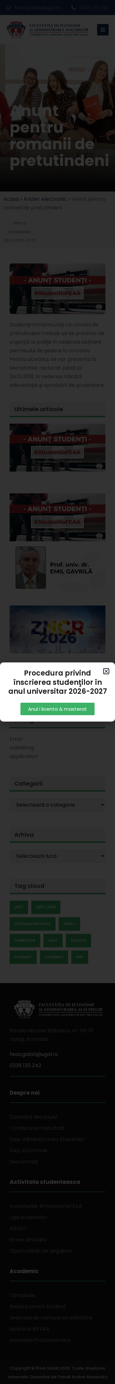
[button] (106, 671)
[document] (57, 692)
